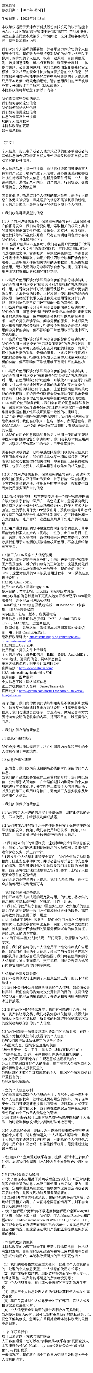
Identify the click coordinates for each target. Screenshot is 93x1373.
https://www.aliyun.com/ (36, 668)
